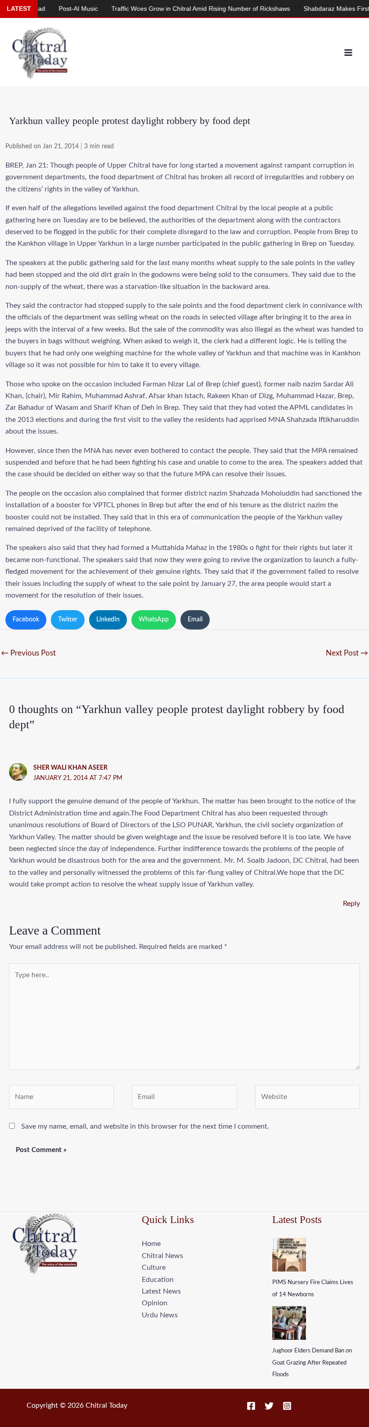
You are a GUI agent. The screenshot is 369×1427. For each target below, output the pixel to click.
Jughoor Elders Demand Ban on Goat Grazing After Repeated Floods (312, 1363)
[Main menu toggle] (348, 52)
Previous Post (28, 653)
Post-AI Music (58, 8)
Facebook (26, 619)
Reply (351, 903)
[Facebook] (251, 1405)
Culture (154, 1267)
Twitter (67, 619)
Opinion (154, 1303)
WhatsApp (154, 619)
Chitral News (162, 1255)
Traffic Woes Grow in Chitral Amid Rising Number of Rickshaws (180, 8)
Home (151, 1243)
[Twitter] (269, 1405)
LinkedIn (108, 619)
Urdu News (160, 1315)
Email (195, 619)
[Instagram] (287, 1405)
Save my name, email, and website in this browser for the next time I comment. (145, 1126)
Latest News (161, 1291)
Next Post (347, 653)
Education (158, 1279)
